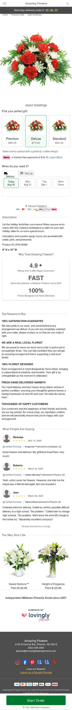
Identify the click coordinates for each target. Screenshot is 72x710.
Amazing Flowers (36, 3)
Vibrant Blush (31, 501)
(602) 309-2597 (36, 647)
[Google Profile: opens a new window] (39, 662)
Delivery (10, 175)
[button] (65, 702)
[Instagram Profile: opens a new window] (17, 662)
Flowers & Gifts (17, 14)
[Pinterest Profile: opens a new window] (32, 662)
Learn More (56, 157)
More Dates (61, 183)
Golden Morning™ (33, 474)
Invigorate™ (31, 446)
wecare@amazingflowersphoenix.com (36, 650)
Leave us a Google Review (36, 672)
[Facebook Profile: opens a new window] (25, 662)
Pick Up (29, 173)
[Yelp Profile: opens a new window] (54, 662)
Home (5, 14)
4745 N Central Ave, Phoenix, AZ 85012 (36, 644)
